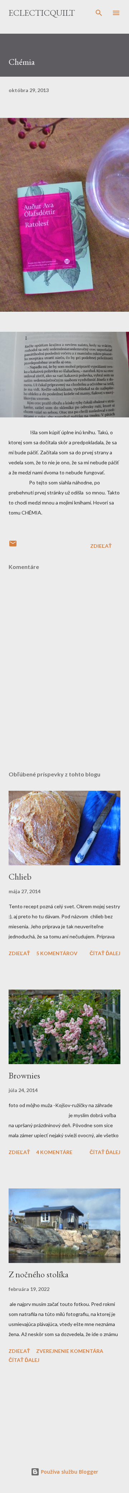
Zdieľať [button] (101, 546)
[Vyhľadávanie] (99, 13)
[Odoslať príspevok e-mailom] (13, 546)
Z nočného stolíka (38, 1274)
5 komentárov (56, 953)
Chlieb (20, 876)
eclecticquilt (42, 12)
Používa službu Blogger (68, 1471)
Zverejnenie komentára (69, 1351)
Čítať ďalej (105, 953)
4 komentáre (54, 1152)
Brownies (24, 1075)
